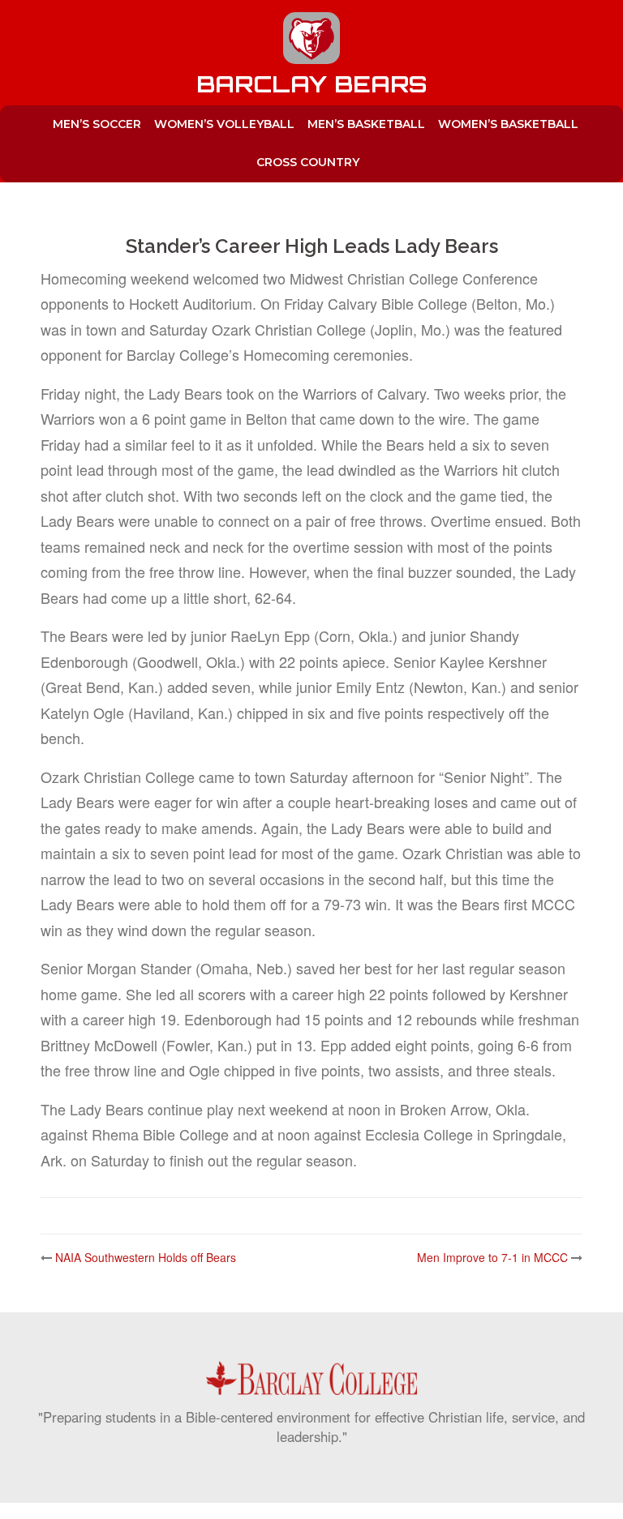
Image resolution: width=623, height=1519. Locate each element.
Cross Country (307, 162)
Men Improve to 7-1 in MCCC (492, 1257)
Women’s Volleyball (224, 124)
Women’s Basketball (508, 124)
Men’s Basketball (366, 124)
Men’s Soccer (97, 124)
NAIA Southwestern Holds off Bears (145, 1257)
